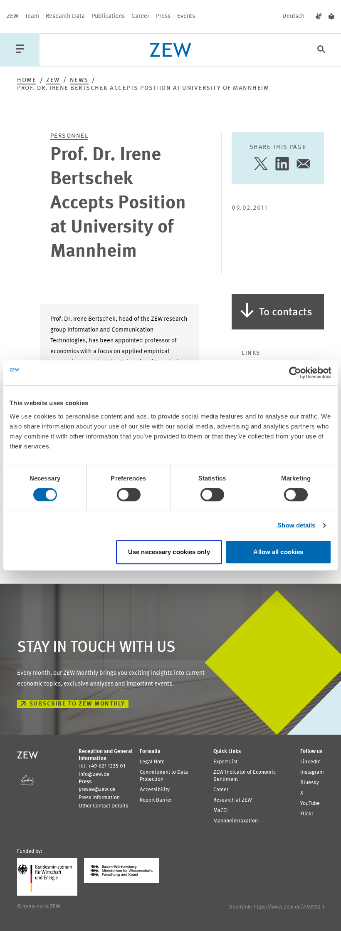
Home (26, 80)
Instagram (312, 772)
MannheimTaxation (235, 821)
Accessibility (155, 789)
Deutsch (293, 16)
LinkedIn (310, 762)
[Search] (321, 50)
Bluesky (309, 782)
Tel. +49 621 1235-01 (102, 766)
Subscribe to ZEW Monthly (77, 704)
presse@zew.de (97, 789)
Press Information (99, 797)
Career (140, 16)
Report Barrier (156, 800)
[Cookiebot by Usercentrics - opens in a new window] (295, 372)
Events (186, 16)
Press (163, 16)
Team (32, 16)
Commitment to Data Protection (164, 776)
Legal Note (152, 762)
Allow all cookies (278, 551)
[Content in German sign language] (318, 16)
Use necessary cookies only (169, 551)
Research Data (65, 16)
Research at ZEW (232, 800)
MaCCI (220, 810)
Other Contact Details (103, 806)
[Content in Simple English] (331, 16)
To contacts (285, 312)
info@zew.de (94, 774)
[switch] (129, 494)
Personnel (69, 136)
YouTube (310, 803)
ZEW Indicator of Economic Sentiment (244, 776)
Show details (296, 525)
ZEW (12, 16)
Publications (108, 16)
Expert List (225, 762)
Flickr (306, 814)
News (79, 80)
